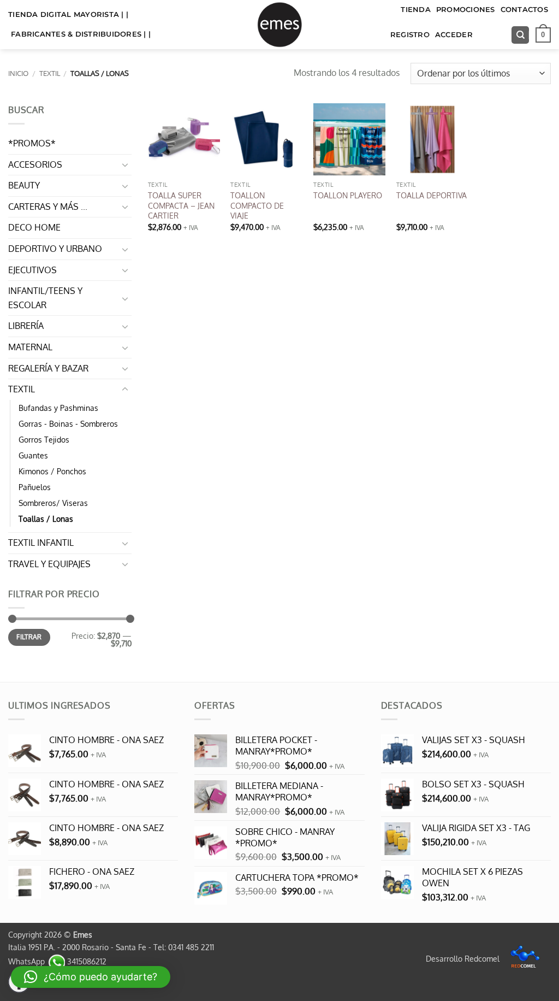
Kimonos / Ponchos (52, 471)
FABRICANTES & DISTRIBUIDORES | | (81, 34)
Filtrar (29, 637)
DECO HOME (34, 227)
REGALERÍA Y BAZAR (48, 368)
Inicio (18, 73)
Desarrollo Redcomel (464, 958)
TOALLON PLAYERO (347, 195)
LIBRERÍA (26, 325)
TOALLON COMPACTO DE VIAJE (257, 205)
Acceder (454, 35)
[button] (543, 35)
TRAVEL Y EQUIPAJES (49, 563)
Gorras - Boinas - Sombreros (68, 423)
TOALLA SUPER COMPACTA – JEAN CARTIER (181, 205)
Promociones (465, 9)
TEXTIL (49, 73)
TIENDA (416, 9)
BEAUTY (24, 185)
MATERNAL (30, 346)
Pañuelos (35, 487)
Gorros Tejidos (44, 439)
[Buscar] (520, 35)
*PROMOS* (32, 143)
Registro (410, 35)
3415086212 (85, 961)
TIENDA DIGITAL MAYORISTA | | (68, 14)
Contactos (524, 9)
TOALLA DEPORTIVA (431, 195)
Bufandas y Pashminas (58, 408)
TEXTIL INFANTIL (41, 542)
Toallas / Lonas (46, 518)
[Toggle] (125, 164)
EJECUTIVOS (32, 269)
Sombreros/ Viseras (53, 503)
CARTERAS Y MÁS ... (47, 206)
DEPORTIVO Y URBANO (55, 248)
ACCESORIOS (35, 164)
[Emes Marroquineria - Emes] (279, 24)
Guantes (33, 455)
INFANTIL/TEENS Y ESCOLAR (45, 297)
